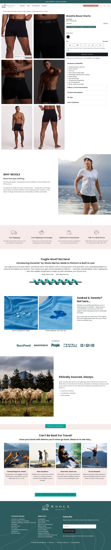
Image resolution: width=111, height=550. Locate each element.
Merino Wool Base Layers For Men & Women (19, 11)
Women (22, 6)
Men (28, 6)
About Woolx (41, 522)
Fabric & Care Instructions (77, 87)
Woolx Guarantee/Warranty (19, 530)
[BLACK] (68, 36)
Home (4, 11)
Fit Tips (70, 97)
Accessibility (41, 519)
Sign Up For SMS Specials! (45, 524)
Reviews (69, 23)
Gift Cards (14, 528)
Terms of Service (62, 542)
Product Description (75, 92)
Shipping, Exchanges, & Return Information (23, 522)
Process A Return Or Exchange (20, 521)
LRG (85, 45)
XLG (93, 45)
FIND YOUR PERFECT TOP (90, 5)
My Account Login (43, 531)
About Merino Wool (43, 521)
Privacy (51, 542)
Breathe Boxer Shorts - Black (40, 11)
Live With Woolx (15, 533)
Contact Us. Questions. (18, 519)
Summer (44, 6)
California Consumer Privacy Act (47, 535)
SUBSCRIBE (69, 531)
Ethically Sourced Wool (44, 528)
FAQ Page (14, 524)
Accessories (35, 6)
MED (77, 45)
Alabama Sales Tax (43, 533)
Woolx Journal (42, 526)
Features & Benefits (75, 63)
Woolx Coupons (42, 530)
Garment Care (15, 526)
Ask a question (73, 102)
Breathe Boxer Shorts (78, 16)
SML (70, 45)
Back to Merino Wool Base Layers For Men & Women (55, 494)
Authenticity (15, 531)
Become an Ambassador (45, 537)
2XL (100, 45)
